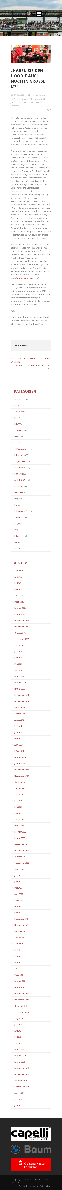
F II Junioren (36, 99)
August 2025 (19, 645)
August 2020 (19, 1018)
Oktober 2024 (20, 707)
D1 (15, 99)
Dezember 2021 (21, 918)
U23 (16, 436)
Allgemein (23, 102)
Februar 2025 (20, 682)
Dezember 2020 (21, 993)
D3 (15, 529)
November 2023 (21, 775)
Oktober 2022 (20, 856)
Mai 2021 (18, 962)
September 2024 (21, 713)
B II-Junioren (19, 467)
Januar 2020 (19, 1061)
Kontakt (22, 1186)
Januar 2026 (19, 614)
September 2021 (21, 937)
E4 (15, 542)
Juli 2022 (18, 875)
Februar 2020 (20, 1055)
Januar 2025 (19, 688)
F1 (15, 417)
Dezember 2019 (21, 1068)
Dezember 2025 (21, 620)
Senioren (15, 105)
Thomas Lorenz (39, 95)
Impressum (33, 1186)
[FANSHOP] (31, 54)
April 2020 (18, 1043)
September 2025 (21, 639)
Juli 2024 (18, 726)
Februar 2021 (20, 981)
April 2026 (18, 595)
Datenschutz (45, 1186)
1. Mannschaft (35, 102)
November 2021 (21, 925)
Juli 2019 (18, 1099)
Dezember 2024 (21, 695)
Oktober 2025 (20, 632)
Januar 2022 (19, 912)
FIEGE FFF (18, 492)
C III (15, 442)
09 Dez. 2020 (19, 95)
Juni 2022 (18, 881)
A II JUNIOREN (20, 480)
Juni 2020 (18, 1030)
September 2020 (21, 1012)
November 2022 (21, 850)
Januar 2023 (19, 838)
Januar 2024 (19, 763)
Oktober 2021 (20, 931)
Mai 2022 (18, 887)
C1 (15, 523)
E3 (15, 405)
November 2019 (21, 1074)
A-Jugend (18, 517)
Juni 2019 (18, 1105)
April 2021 (18, 968)
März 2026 (19, 601)
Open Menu (39, 14)
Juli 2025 (18, 651)
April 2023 (18, 819)
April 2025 (18, 670)
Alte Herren (19, 430)
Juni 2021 (18, 956)
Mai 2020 (18, 1037)
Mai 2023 (18, 813)
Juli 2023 (18, 800)
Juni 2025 (18, 657)
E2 (15, 548)
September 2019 (21, 1086)
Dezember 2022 (21, 844)
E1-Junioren (19, 486)
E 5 (15, 504)
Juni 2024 (18, 732)
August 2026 (19, 570)
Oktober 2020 (20, 1006)
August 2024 (19, 720)
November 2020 (21, 999)
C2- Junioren (19, 461)
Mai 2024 (18, 738)
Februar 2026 (20, 608)
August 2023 (19, 794)
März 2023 (19, 825)
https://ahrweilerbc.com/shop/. (25, 278)
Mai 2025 (18, 664)
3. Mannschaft (23, 99)
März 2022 (19, 900)
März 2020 (19, 1049)
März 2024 (19, 751)
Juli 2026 (18, 577)
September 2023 (21, 788)
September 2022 (21, 863)
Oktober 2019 (20, 1080)
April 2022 (18, 894)
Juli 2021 (18, 950)
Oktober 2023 (20, 782)
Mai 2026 (18, 589)
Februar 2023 (20, 831)
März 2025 (19, 676)
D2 (15, 498)
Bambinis (18, 473)
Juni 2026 (18, 583)
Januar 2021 (19, 987)
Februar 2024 (20, 757)
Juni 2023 (18, 807)
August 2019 (19, 1093)
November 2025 (21, 626)
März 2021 (19, 974)
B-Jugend (18, 536)
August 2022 (19, 869)
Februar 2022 (20, 906)
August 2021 (19, 943)
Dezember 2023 (21, 769)
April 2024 (18, 744)
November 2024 (21, 701)
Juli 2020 (18, 1024)
